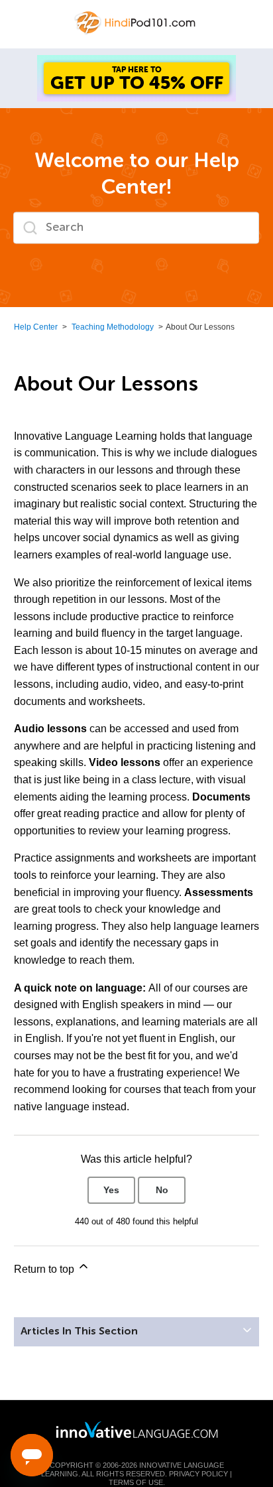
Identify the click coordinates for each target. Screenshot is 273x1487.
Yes (111, 1190)
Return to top (45, 1269)
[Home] (136, 22)
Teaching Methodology (113, 327)
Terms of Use (136, 1482)
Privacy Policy (198, 1474)
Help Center (36, 327)
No (162, 1190)
